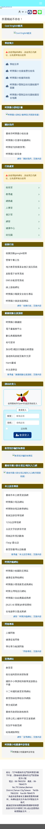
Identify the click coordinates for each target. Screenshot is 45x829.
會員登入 (24, 435)
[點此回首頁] (22, 7)
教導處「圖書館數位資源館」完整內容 (24, 374)
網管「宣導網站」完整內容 (29, 737)
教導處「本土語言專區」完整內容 (26, 554)
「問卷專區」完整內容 (31, 651)
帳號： (10, 416)
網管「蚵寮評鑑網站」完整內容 (27, 616)
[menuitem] (22, 64)
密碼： (10, 422)
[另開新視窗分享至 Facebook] (30, 12)
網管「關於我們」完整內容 (29, 158)
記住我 (24, 428)
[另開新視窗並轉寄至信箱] (35, 12)
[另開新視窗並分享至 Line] (40, 12)
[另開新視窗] (22, 33)
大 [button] (19, 11)
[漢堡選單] (40, 3)
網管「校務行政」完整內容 (29, 305)
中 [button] (23, 11)
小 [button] (26, 12)
